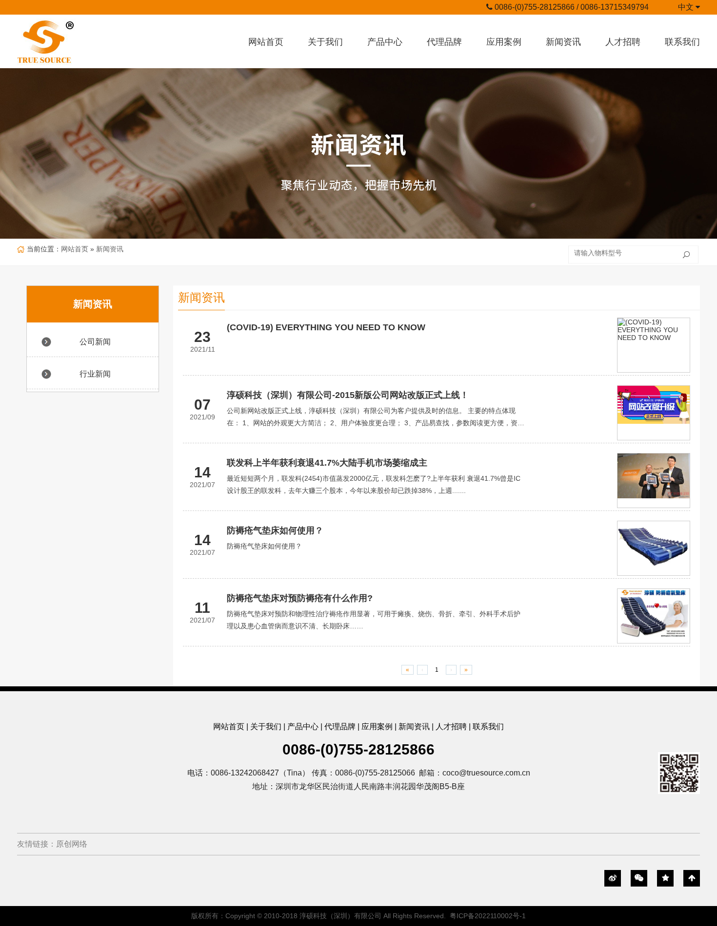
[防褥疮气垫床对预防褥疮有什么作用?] (653, 613)
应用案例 (503, 42)
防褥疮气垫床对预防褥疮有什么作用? (300, 598)
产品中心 (384, 42)
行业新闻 (95, 374)
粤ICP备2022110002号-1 (488, 916)
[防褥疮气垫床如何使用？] (653, 545)
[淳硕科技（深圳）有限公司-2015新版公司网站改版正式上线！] (653, 405)
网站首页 (265, 42)
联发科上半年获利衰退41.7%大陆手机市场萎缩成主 (327, 463)
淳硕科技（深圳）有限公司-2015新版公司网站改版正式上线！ (348, 395)
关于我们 (325, 42)
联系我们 (682, 42)
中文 (687, 7)
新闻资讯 (563, 42)
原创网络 (71, 844)
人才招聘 (622, 42)
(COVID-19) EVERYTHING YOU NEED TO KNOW (326, 327)
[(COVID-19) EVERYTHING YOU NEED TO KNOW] (653, 329)
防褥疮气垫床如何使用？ (275, 530)
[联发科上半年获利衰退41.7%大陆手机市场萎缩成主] (653, 476)
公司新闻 (95, 342)
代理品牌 (444, 42)
